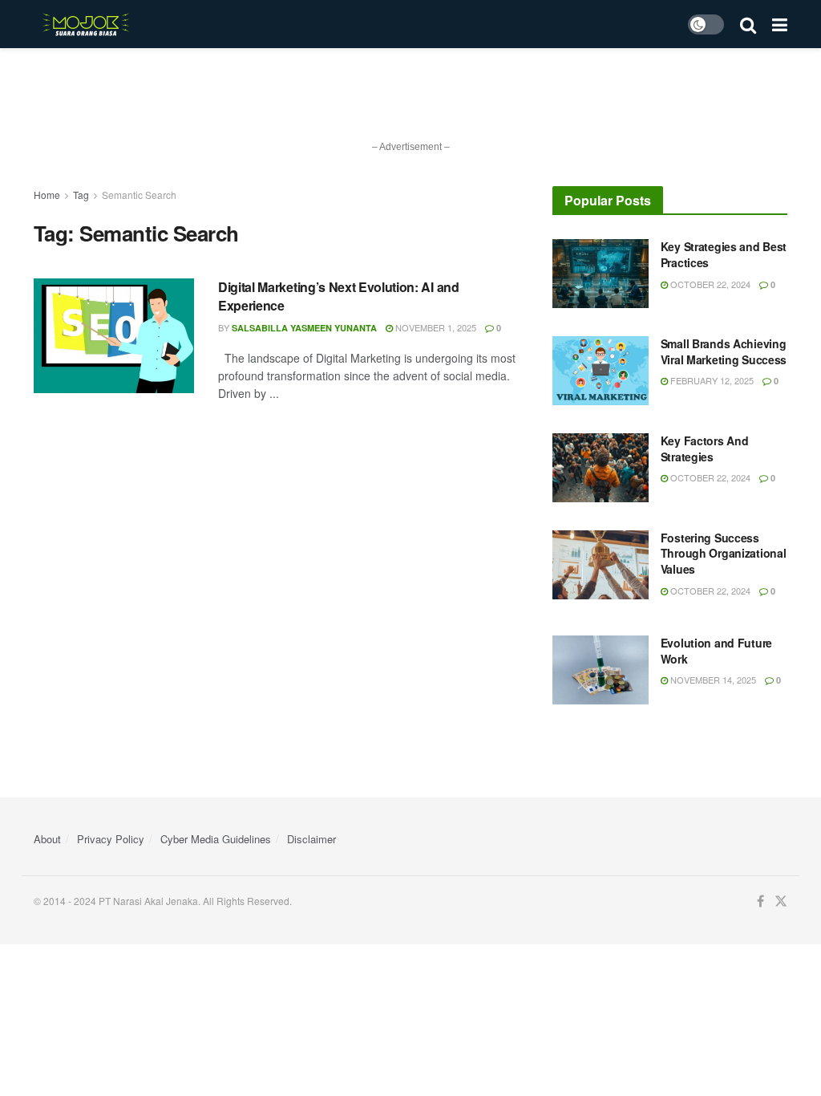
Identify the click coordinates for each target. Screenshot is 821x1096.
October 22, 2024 (709, 284)
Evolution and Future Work (716, 651)
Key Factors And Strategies (705, 448)
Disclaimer (311, 838)
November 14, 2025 (712, 679)
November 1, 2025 (434, 327)
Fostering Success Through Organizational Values (724, 553)
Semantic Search (139, 194)
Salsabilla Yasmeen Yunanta (304, 328)
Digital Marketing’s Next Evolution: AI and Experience (338, 296)
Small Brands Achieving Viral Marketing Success (724, 351)
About (47, 838)
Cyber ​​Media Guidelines (215, 838)
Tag (81, 194)
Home (47, 194)
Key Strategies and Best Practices (724, 254)
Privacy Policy (110, 838)
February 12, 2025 (711, 380)
